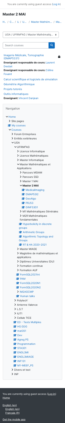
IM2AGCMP (27, 291)
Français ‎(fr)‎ (12, 412)
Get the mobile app (14, 419)
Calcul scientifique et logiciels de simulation (31, 79)
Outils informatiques (16, 94)
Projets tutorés (13, 89)
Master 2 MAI (59, 21)
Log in (56, 4)
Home (4, 21)
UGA (18, 21)
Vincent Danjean (28, 98)
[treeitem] (32, 245)
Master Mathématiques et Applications (41, 21)
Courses (12, 21)
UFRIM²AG (24, 21)
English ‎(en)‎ (10, 405)
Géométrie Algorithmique (19, 84)
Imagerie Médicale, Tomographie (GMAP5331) (24, 57)
